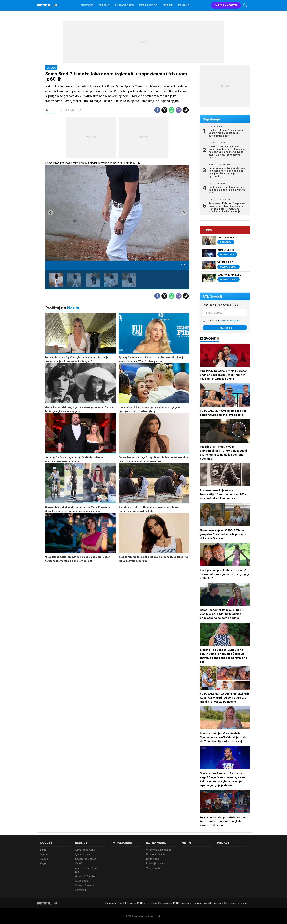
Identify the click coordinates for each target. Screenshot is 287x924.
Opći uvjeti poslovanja (236, 903)
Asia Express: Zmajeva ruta (88, 869)
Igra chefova (82, 854)
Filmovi (44, 854)
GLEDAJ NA (221, 5)
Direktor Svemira (84, 885)
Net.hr (73, 307)
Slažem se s (223, 320)
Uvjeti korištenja (127, 903)
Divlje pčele (82, 880)
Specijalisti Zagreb (85, 858)
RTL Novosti (212, 296)
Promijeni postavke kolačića (207, 903)
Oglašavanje (165, 903)
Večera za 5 (153, 868)
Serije (43, 849)
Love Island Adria (85, 849)
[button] (56, 280)
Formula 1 (80, 889)
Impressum (111, 903)
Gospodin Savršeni (85, 876)
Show (207, 230)
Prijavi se (225, 327)
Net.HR (168, 5)
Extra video (148, 5)
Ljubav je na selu (155, 863)
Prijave (183, 5)
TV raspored (124, 5)
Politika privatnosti (147, 903)
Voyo (43, 863)
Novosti (87, 5)
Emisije (104, 5)
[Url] (186, 110)
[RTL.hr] (47, 5)
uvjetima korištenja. (230, 320)
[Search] (245, 5)
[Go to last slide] (50, 212)
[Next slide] (184, 212)
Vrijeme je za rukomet (158, 849)
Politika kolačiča (182, 903)
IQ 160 (78, 863)
